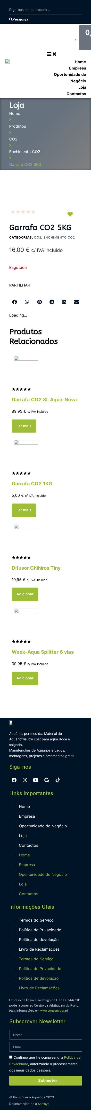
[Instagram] (25, 780)
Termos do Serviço (36, 920)
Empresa (27, 816)
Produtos (17, 126)
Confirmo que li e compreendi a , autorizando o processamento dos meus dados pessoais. (45, 1063)
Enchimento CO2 (24, 151)
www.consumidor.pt (54, 1010)
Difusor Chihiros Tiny (36, 568)
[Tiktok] (58, 780)
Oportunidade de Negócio (43, 825)
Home (14, 113)
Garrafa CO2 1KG (32, 484)
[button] (14, 302)
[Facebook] (14, 780)
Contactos (28, 845)
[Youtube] (36, 780)
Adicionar (25, 594)
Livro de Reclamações (39, 949)
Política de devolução (39, 939)
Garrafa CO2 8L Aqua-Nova (44, 400)
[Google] (47, 780)
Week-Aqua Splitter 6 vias (43, 652)
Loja (23, 835)
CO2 (13, 139)
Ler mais (24, 426)
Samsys (43, 1104)
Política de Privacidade (40, 929)
